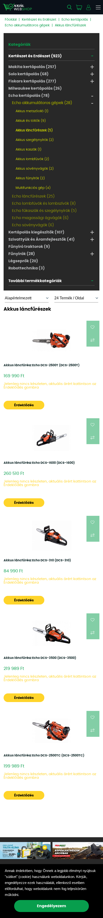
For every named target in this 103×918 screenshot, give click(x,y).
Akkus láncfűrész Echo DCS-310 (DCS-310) (37, 560)
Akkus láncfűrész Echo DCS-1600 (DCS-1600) (39, 463)
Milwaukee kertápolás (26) (35, 88)
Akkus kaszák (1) (28, 149)
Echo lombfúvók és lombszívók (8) (44, 203)
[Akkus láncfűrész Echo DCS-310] (51, 535)
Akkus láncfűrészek (70, 25)
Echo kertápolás (75, 19)
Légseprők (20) (23, 261)
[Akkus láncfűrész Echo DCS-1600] (51, 438)
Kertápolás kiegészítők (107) (36, 232)
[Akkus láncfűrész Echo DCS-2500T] (51, 340)
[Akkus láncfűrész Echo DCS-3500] (51, 633)
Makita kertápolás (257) (32, 67)
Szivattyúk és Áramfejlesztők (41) (41, 239)
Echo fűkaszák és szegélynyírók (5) (44, 211)
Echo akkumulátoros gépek (27, 25)
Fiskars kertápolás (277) (32, 81)
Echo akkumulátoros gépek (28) (42, 103)
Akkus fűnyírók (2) (30, 178)
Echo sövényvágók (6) (33, 225)
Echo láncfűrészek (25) (33, 196)
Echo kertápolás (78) (29, 96)
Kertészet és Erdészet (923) (35, 56)
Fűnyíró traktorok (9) (29, 247)
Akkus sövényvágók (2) (35, 168)
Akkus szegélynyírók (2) (35, 140)
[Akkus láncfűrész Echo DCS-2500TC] (51, 730)
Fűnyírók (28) (21, 254)
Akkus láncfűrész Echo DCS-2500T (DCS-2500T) (42, 365)
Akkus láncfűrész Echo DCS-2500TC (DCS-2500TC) (44, 755)
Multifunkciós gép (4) (33, 188)
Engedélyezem (51, 906)
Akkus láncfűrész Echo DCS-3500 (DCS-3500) (40, 658)
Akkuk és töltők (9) (31, 120)
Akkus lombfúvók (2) (32, 159)
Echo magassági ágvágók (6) (40, 218)
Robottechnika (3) (26, 268)
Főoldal (11, 19)
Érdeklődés (24, 405)
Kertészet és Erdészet (39, 19)
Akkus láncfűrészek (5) (34, 130)
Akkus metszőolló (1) (32, 111)
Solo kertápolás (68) (28, 74)
